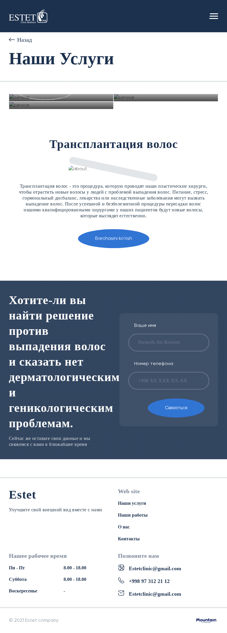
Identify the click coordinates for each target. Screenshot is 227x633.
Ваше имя (145, 325)
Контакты (129, 538)
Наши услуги (132, 503)
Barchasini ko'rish (113, 238)
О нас (124, 526)
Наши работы (133, 515)
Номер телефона (153, 364)
